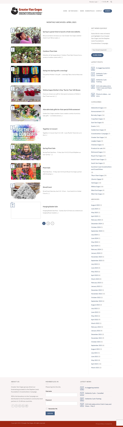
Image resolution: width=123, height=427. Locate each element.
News (82, 11)
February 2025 (96, 220)
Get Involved (73, 11)
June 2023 (94, 268)
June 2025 (94, 209)
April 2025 (94, 216)
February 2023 (96, 283)
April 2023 (94, 275)
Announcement (96, 111)
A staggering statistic (103, 68)
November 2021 (96, 338)
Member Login (93, 2)
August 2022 (95, 305)
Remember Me (52, 408)
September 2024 (96, 231)
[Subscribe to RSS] (105, 1)
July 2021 (94, 353)
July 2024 (94, 235)
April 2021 (94, 364)
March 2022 (95, 323)
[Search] (111, 1)
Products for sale (96, 148)
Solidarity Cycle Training (101, 80)
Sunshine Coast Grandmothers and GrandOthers (101, 168)
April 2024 (94, 246)
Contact (99, 11)
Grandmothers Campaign (99, 133)
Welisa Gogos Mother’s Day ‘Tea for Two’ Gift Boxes (61, 90)
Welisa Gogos (95, 186)
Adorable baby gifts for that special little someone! (61, 109)
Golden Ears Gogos (97, 130)
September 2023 (96, 260)
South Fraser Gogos (97, 159)
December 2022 (96, 290)
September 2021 (96, 345)
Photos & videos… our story (103, 95)
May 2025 (94, 212)
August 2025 (95, 205)
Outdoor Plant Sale (50, 51)
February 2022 (96, 327)
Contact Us (108, 424)
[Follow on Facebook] (102, 1)
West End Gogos (96, 190)
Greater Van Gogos (97, 137)
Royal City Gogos (97, 156)
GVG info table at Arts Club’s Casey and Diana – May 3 (103, 88)
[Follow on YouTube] (107, 1)
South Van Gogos (97, 163)
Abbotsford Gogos (97, 108)
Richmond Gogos (97, 152)
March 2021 (95, 367)
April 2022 (94, 319)
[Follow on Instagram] (16, 405)
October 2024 (96, 227)
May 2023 (94, 271)
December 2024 (96, 223)
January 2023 (95, 286)
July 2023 (94, 264)
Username (49, 391)
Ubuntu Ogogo (96, 179)
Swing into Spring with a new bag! (55, 71)
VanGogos (94, 183)
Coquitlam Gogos (97, 119)
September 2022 (96, 301)
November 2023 (96, 257)
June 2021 (94, 356)
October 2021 (96, 342)
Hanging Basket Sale (50, 207)
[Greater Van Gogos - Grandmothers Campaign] (27, 11)
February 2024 (96, 249)
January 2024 (95, 253)
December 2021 (96, 334)
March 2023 (95, 279)
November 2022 (96, 294)
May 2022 (94, 316)
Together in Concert (50, 129)
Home (65, 11)
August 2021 (95, 349)
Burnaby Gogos (96, 115)
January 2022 (95, 330)
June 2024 (94, 238)
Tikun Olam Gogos (97, 175)
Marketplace (90, 11)
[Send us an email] (104, 1)
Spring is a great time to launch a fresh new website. (61, 32)
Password (49, 400)
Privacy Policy (100, 424)
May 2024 (94, 242)
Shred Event (47, 187)
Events (93, 126)
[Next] (52, 223)
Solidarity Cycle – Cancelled (102, 74)
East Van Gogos (96, 122)
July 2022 (94, 308)
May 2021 (94, 360)
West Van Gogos (96, 194)
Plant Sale (46, 168)
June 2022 (94, 312)
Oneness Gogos (96, 145)
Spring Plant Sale (49, 148)
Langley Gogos (96, 141)
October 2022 (96, 297)
